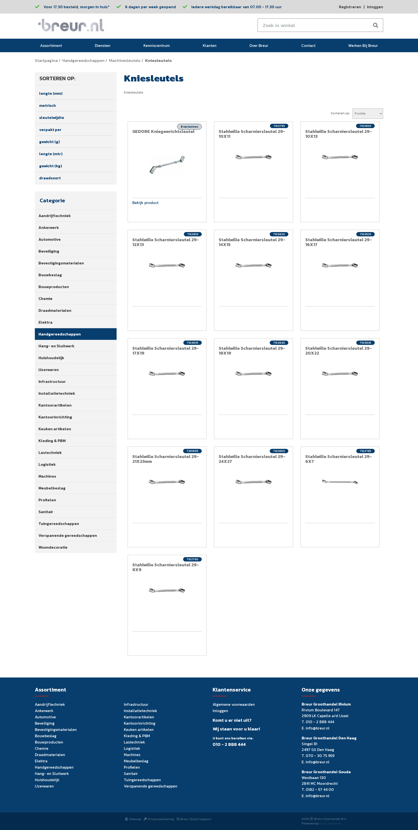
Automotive (49, 239)
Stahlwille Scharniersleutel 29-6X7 (338, 459)
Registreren (350, 7)
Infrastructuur (52, 381)
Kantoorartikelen (55, 405)
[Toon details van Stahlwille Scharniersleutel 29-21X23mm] (167, 482)
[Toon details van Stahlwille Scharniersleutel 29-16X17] (340, 265)
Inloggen (375, 7)
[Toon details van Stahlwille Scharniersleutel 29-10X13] (340, 157)
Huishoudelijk (51, 358)
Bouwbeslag (50, 275)
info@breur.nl (317, 728)
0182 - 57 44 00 (320, 789)
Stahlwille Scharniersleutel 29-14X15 (252, 242)
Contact (308, 45)
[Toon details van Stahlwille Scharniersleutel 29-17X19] (167, 373)
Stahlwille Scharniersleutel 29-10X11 (252, 133)
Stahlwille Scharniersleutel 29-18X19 (252, 350)
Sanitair (45, 512)
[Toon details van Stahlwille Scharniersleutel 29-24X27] (253, 482)
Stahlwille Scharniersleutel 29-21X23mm (165, 459)
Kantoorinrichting (55, 417)
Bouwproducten (53, 287)
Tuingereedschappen (58, 523)
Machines (47, 476)
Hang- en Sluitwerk (56, 346)
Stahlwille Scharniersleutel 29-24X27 (252, 459)
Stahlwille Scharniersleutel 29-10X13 (338, 133)
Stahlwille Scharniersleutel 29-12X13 (165, 242)
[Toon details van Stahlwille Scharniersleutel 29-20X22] (340, 373)
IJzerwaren (48, 369)
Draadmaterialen (54, 310)
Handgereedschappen (83, 60)
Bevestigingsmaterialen (61, 263)
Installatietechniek (56, 393)
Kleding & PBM (52, 441)
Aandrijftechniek (54, 215)
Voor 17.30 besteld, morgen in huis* (77, 7)
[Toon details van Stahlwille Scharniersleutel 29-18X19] (253, 373)
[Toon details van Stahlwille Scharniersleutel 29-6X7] (340, 482)
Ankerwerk (48, 227)
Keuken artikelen (54, 429)
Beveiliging (48, 251)
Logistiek (47, 464)
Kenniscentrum (156, 45)
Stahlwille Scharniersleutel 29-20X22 (338, 350)
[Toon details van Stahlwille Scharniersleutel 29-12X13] (167, 265)
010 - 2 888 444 (229, 744)
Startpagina (46, 60)
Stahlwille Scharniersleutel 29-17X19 (165, 350)
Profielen (47, 500)
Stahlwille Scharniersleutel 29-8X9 (165, 567)
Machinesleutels (125, 60)
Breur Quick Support (196, 819)
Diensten (102, 45)
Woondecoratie (52, 547)
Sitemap (135, 819)
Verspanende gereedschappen (67, 535)
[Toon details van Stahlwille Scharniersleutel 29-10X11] (253, 157)
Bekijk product (145, 203)
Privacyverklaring (161, 819)
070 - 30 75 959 (320, 755)
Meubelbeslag (52, 488)
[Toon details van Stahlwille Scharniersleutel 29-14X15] (253, 265)
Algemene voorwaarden (234, 704)
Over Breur (258, 45)
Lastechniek (50, 452)
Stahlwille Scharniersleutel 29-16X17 (338, 242)
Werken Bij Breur (363, 45)
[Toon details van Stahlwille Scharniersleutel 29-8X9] (167, 590)
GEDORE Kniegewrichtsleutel (163, 131)
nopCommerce (330, 823)
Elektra (45, 322)
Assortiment (51, 45)
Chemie (45, 298)
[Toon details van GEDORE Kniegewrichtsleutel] (167, 165)
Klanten (209, 45)
